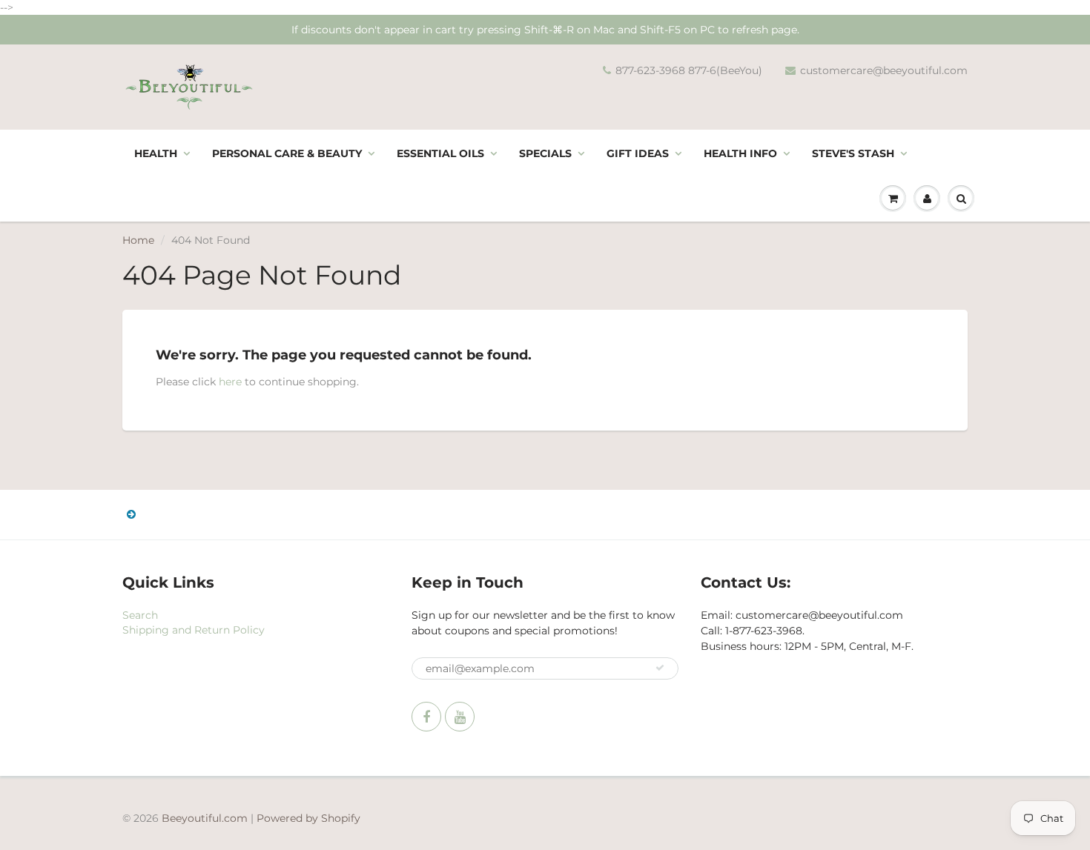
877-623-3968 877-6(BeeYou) (688, 70)
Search (140, 615)
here (230, 381)
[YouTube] (460, 716)
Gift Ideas (638, 153)
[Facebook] (426, 716)
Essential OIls (440, 153)
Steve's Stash (853, 153)
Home (138, 240)
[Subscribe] (660, 668)
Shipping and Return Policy (193, 630)
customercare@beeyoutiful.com (884, 70)
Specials (545, 153)
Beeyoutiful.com (205, 818)
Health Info (740, 153)
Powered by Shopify (308, 818)
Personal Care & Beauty (287, 153)
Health (155, 153)
